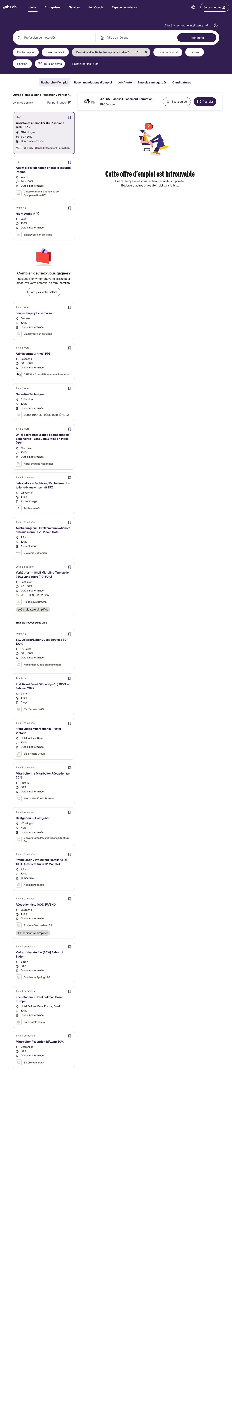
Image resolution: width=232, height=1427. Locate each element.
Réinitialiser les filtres (85, 63)
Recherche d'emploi (54, 82)
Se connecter (212, 7)
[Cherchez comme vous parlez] (215, 25)
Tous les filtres (53, 63)
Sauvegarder (180, 101)
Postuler (208, 101)
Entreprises (52, 7)
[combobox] (54, 37)
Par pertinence (56, 102)
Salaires (74, 7)
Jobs (33, 7)
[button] (186, 25)
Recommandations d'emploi (93, 82)
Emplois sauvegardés (152, 82)
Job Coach (95, 7)
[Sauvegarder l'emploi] (69, 117)
